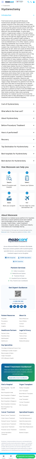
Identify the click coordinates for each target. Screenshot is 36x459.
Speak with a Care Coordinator (18, 378)
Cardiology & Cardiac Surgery (9, 350)
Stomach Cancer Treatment (9, 421)
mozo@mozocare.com (18, 303)
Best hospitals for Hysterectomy (14, 154)
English (20, 1)
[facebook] (11, 306)
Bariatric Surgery (23, 432)
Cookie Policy (23, 338)
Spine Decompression (25, 421)
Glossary (21, 326)
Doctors (3, 323)
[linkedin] (21, 306)
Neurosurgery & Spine (7, 353)
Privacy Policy (23, 333)
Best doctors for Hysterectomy (13, 161)
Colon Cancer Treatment (8, 418)
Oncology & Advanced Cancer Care (11, 348)
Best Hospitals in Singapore (8, 401)
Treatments (6, 5)
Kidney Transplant (24, 387)
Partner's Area (5, 333)
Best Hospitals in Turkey (8, 398)
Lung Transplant (23, 399)
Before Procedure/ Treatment (13, 126)
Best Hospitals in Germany (8, 404)
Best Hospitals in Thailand (8, 395)
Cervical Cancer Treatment (8, 424)
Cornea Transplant (24, 402)
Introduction (6, 15)
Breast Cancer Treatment (8, 415)
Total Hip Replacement (25, 418)
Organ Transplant (6, 355)
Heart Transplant (24, 396)
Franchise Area (5, 336)
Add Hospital (4, 338)
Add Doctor (4, 341)
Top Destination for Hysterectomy (14, 147)
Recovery (5, 140)
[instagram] (25, 306)
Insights (3, 326)
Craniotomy (22, 429)
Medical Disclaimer (24, 341)
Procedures (4, 321)
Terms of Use (23, 336)
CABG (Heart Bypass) (25, 424)
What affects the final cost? (12, 111)
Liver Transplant (23, 390)
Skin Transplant (23, 405)
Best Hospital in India (7, 392)
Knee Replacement (24, 415)
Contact (21, 323)
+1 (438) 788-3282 (18, 301)
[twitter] (14, 306)
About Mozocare (23, 318)
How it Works (23, 321)
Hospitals (3, 318)
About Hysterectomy (9, 118)
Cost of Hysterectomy (10, 104)
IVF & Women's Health (7, 358)
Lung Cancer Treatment (7, 426)
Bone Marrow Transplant (26, 393)
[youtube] (18, 306)
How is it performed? (9, 133)
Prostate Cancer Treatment (9, 429)
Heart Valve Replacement (26, 426)
